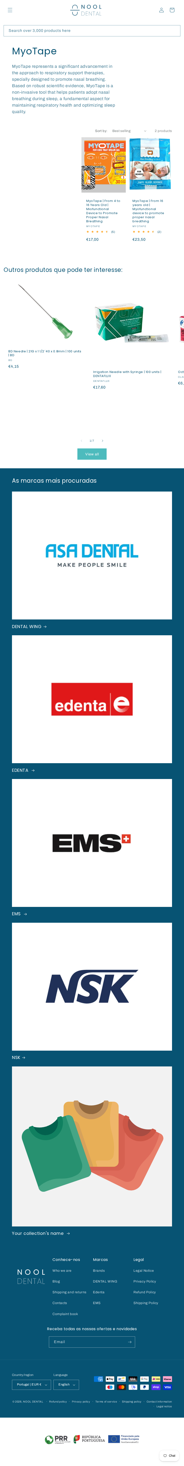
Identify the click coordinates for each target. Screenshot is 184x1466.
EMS (17, 913)
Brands (99, 1270)
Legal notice (164, 1406)
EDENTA (21, 770)
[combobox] (92, 30)
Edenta (99, 1292)
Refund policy (58, 1401)
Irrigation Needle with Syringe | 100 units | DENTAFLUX (127, 374)
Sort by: (101, 131)
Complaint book (65, 1314)
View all (92, 454)
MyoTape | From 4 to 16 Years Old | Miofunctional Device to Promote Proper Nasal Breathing (103, 211)
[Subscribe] (129, 1342)
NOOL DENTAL (33, 1401)
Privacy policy (81, 1401)
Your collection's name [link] (38, 1233)
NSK (16, 1057)
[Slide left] (81, 440)
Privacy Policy (144, 1281)
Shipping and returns (69, 1292)
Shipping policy (132, 1401)
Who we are (62, 1270)
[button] (10, 10)
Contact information (159, 1401)
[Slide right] (102, 440)
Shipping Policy (145, 1303)
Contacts (59, 1303)
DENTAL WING (27, 626)
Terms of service (106, 1401)
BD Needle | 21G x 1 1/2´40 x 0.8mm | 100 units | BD (44, 353)
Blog (56, 1281)
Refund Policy (144, 1292)
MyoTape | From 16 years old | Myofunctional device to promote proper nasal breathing (148, 211)
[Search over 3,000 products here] (175, 30)
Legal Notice (143, 1270)
